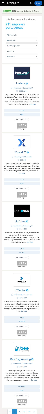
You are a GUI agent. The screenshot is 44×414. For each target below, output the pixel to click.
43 (29, 411)
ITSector (20, 290)
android (21, 321)
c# (21, 114)
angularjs (21, 386)
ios (21, 390)
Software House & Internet (23, 295)
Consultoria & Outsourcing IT (23, 88)
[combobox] (22, 35)
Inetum (20, 83)
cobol (21, 252)
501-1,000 (23, 229)
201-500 (23, 160)
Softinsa (20, 221)
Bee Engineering (20, 359)
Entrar (38, 3)
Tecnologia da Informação (23, 157)
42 (24, 411)
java (21, 179)
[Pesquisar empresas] (30, 3)
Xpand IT (20, 152)
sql (21, 183)
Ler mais (33, 104)
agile (21, 248)
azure (21, 110)
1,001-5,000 (23, 91)
